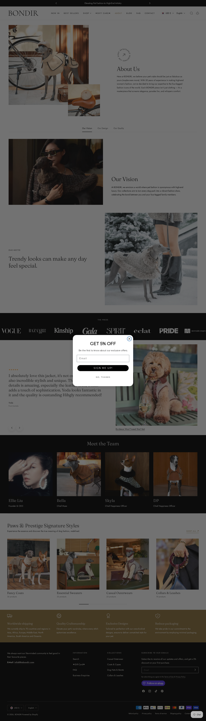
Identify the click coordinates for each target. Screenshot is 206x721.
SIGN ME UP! (103, 368)
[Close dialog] (129, 338)
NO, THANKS (103, 377)
